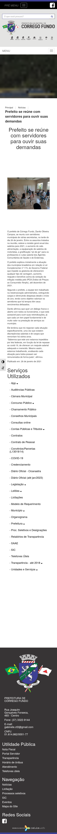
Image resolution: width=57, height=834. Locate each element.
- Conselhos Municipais (23, 416)
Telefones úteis (11, 771)
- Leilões (15, 491)
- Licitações (16, 497)
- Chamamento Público (23, 409)
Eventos (7, 802)
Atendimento (9, 766)
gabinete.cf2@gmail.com (18, 727)
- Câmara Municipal (21, 396)
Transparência (10, 758)
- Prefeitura (16, 523)
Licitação (7, 789)
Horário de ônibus (12, 762)
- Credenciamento (20, 464)
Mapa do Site (10, 806)
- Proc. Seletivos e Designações (28, 530)
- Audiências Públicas (22, 389)
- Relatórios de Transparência (27, 536)
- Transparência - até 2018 (25, 563)
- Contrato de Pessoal (22, 442)
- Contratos (16, 435)
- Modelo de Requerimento (25, 504)
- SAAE (14, 543)
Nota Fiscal (8, 749)
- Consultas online (20, 422)
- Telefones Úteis (19, 556)
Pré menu (11, 5)
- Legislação (17, 484)
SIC (4, 797)
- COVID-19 (16, 458)
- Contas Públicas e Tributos (26, 429)
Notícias (7, 784)
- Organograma (18, 517)
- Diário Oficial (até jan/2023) (26, 477)
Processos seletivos (13, 793)
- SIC (12, 550)
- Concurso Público (21, 403)
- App (13, 383)
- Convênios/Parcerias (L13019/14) (22, 450)
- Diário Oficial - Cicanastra (25, 471)
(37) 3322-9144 (21, 720)
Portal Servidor (11, 753)
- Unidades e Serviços (23, 569)
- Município (16, 510)
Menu (6, 51)
